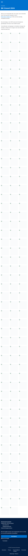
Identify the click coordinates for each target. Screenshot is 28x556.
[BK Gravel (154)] (14, 170)
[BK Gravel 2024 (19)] (14, 260)
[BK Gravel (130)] (14, 99)
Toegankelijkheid (16, 549)
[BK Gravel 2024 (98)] (14, 484)
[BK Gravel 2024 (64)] (14, 394)
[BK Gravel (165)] (5, 206)
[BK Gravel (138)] (5, 126)
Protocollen (23, 549)
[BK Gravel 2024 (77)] (14, 421)
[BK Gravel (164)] (22, 197)
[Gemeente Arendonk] (14, 2)
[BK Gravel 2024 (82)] (5, 439)
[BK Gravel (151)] (14, 161)
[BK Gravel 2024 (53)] (22, 358)
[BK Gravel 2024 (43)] (14, 331)
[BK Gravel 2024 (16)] (14, 251)
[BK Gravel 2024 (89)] (14, 457)
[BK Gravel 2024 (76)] (5, 421)
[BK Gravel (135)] (5, 117)
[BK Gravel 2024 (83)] (14, 439)
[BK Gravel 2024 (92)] (14, 466)
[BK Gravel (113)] (22, 45)
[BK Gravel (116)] (22, 54)
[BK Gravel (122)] (22, 72)
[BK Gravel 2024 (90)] (22, 457)
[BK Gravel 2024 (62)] (22, 385)
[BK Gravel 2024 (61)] (14, 385)
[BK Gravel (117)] (5, 63)
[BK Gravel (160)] (14, 188)
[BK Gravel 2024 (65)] (22, 394)
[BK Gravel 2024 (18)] (5, 260)
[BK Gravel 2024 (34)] (14, 305)
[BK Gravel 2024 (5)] (22, 215)
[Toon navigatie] (2, 2)
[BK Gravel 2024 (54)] (5, 367)
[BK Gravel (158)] (22, 179)
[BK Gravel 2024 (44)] (22, 331)
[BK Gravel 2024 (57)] (5, 376)
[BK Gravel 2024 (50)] (22, 349)
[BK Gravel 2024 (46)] (14, 340)
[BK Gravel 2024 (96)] (22, 475)
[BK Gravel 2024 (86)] (14, 448)
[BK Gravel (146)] (22, 144)
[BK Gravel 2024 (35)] (22, 305)
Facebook (4, 540)
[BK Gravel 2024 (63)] (5, 394)
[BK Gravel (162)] (5, 197)
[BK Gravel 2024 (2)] (22, 206)
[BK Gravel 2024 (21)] (5, 269)
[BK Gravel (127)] (14, 90)
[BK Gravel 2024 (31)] (14, 296)
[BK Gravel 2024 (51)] (5, 358)
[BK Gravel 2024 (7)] (14, 224)
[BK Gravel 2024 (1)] (14, 206)
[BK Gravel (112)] (14, 45)
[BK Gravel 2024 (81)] (22, 430)
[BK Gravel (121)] (14, 72)
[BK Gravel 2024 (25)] (14, 278)
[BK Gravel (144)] (5, 144)
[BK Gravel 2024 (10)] (14, 233)
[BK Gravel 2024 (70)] (14, 412)
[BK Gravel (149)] (22, 153)
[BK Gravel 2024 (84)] (22, 439)
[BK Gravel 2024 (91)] (5, 466)
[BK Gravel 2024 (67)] (14, 403)
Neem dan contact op (6, 16)
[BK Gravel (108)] (5, 36)
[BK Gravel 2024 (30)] (5, 296)
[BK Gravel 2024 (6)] (5, 224)
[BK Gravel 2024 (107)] (14, 510)
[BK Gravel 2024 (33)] (5, 305)
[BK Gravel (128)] (22, 90)
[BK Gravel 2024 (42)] (5, 331)
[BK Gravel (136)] (14, 117)
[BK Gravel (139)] (14, 126)
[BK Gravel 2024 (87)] (22, 448)
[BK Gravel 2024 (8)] (22, 224)
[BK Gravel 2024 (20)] (22, 260)
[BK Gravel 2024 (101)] (14, 493)
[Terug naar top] (25, 553)
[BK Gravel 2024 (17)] (22, 251)
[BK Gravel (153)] (5, 170)
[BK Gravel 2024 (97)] (5, 484)
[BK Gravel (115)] (14, 54)
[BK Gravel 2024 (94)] (5, 475)
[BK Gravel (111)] (5, 45)
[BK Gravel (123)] (5, 81)
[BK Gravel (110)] (22, 36)
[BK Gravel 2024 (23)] (22, 269)
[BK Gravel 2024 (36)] (5, 314)
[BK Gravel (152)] (22, 161)
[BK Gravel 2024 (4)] (14, 215)
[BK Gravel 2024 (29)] (22, 287)
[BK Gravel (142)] (14, 135)
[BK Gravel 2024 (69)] (5, 412)
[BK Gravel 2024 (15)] (5, 251)
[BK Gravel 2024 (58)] (14, 376)
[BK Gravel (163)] (14, 197)
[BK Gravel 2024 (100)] (5, 493)
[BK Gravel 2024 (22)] (14, 269)
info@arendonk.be (6, 526)
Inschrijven (14, 536)
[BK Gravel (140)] (22, 126)
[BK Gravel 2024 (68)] (22, 403)
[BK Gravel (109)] (14, 36)
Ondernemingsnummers (6, 528)
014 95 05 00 (5, 525)
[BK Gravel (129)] (5, 99)
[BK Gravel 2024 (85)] (5, 448)
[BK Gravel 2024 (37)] (14, 314)
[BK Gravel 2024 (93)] (22, 466)
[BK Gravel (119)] (22, 63)
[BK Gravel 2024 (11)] (22, 233)
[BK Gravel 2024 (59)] (22, 376)
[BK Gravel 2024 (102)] (22, 493)
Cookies (15, 551)
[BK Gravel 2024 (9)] (5, 233)
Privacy (9, 549)
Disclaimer (4, 549)
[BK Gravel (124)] (14, 81)
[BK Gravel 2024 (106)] (5, 510)
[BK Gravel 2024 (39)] (5, 323)
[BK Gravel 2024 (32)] (22, 296)
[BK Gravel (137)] (22, 117)
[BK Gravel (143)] (22, 135)
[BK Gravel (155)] (22, 170)
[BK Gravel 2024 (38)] (22, 314)
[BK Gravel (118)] (14, 63)
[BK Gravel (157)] (14, 179)
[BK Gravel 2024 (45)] (5, 340)
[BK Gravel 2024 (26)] (22, 278)
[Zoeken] (26, 2)
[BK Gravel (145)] (14, 144)
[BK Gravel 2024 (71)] (22, 412)
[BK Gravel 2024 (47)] (22, 340)
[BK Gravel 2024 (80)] (14, 430)
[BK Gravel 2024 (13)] (14, 242)
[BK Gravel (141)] (5, 135)
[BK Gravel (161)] (22, 188)
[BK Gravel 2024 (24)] (5, 278)
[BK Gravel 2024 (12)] (5, 242)
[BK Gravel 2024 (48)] (5, 349)
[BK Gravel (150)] (5, 161)
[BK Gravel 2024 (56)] (22, 367)
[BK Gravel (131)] (22, 99)
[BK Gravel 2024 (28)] (14, 287)
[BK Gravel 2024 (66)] (5, 403)
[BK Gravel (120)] (5, 72)
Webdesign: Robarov (14, 553)
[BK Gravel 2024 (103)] (5, 502)
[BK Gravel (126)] (5, 90)
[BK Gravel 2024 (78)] (22, 421)
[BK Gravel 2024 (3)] (5, 215)
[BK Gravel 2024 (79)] (5, 430)
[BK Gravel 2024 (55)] (14, 367)
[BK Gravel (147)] (5, 153)
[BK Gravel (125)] (22, 81)
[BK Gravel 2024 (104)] (14, 502)
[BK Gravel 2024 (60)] (5, 385)
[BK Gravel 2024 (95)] (14, 475)
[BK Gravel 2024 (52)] (14, 358)
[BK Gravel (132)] (5, 108)
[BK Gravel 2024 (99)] (22, 484)
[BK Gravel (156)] (5, 179)
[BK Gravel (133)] (14, 108)
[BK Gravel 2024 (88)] (5, 457)
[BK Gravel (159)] (5, 188)
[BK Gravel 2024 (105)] (22, 502)
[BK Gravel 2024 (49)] (14, 349)
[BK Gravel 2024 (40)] (14, 323)
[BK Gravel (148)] (14, 153)
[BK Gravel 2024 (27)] (5, 287)
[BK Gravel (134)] (22, 108)
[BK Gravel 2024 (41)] (22, 323)
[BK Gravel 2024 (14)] (22, 242)
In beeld (3, 5)
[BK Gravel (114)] (5, 54)
